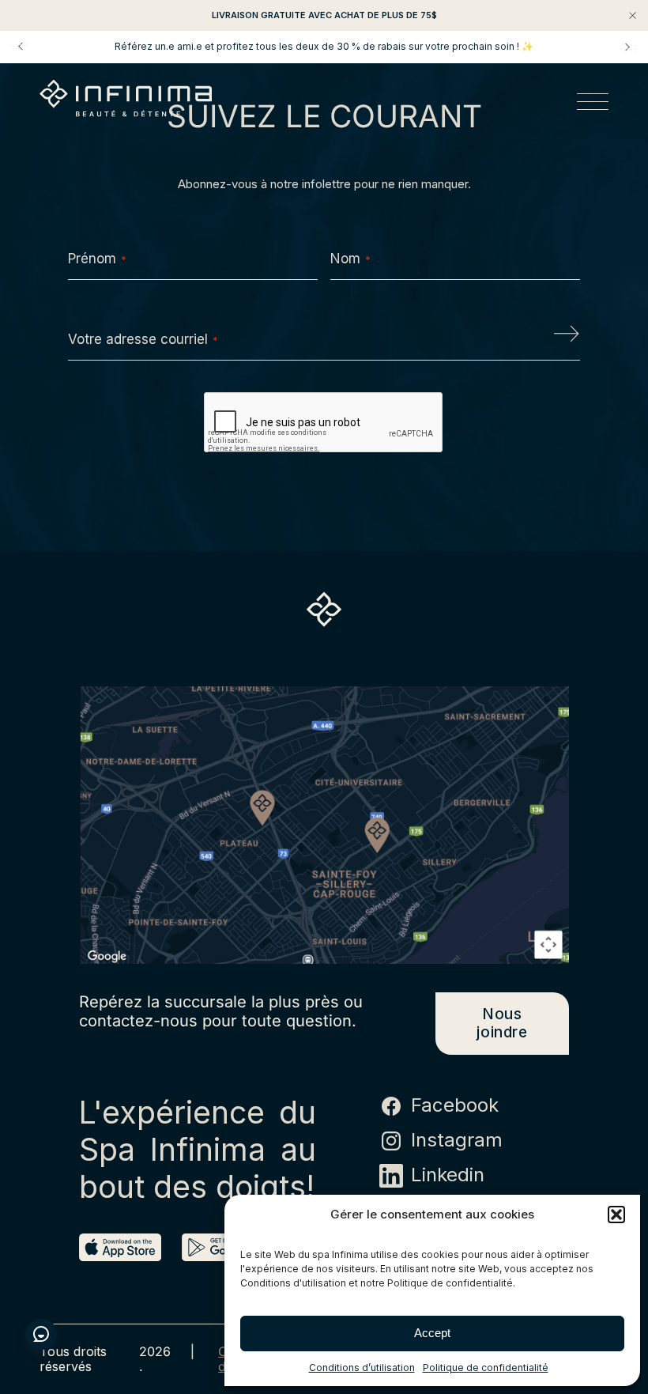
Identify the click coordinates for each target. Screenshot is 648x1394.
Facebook (455, 1105)
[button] (616, 1214)
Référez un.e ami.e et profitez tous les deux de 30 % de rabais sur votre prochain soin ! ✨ (324, 46)
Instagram (457, 1140)
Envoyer (566, 339)
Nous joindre (502, 1023)
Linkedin (447, 1175)
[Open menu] (592, 104)
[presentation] (324, 423)
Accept (432, 1332)
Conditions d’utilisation (362, 1367)
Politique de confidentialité (485, 1367)
